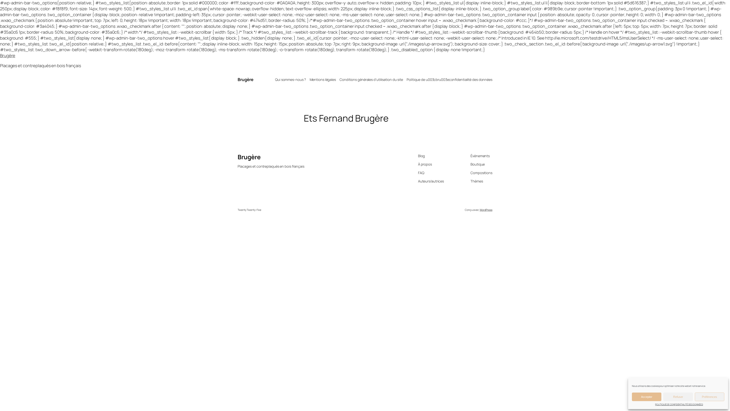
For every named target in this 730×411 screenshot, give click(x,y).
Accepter (646, 396)
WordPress (486, 210)
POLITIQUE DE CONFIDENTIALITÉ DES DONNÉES (679, 404)
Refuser (678, 396)
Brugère (7, 55)
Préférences (709, 396)
